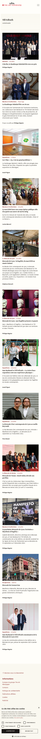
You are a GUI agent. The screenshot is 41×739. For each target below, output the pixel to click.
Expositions (5, 157)
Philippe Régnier (7, 67)
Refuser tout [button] (29, 731)
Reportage (21, 102)
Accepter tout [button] (10, 731)
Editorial (5, 61)
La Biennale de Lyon (8, 258)
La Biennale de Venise (9, 473)
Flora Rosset (6, 439)
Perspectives (6, 583)
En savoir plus (18, 718)
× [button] (39, 707)
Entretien (14, 368)
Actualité (11, 61)
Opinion (14, 583)
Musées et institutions (9, 102)
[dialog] (20, 722)
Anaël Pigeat (6, 172)
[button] (20, 736)
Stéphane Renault (7, 284)
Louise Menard (6, 224)
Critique (13, 157)
